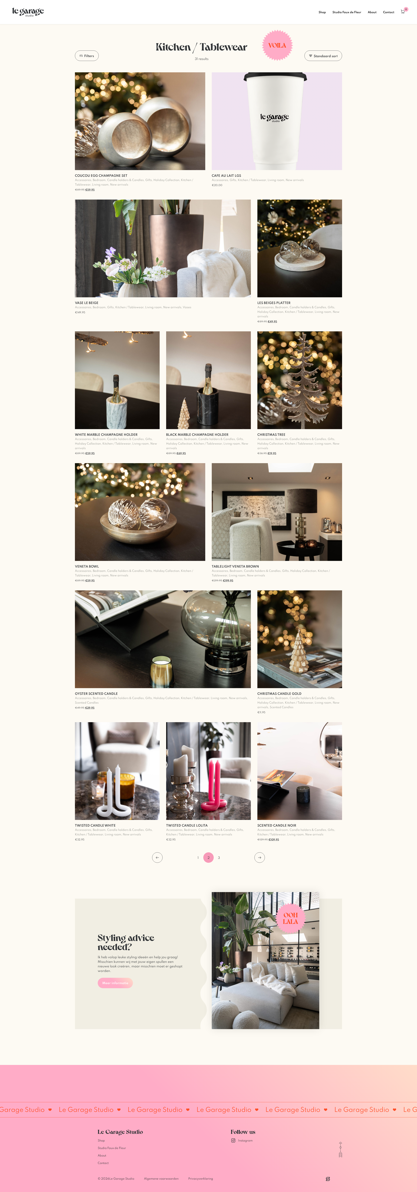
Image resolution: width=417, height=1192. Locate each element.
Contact (388, 12)
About (372, 12)
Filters (89, 56)
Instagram (245, 1140)
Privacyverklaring (200, 1178)
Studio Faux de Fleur (346, 12)
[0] (403, 12)
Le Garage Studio (121, 1178)
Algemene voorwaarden (161, 1178)
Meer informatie (115, 983)
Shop (322, 12)
